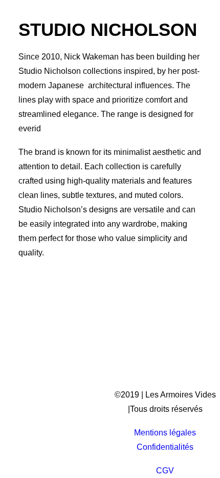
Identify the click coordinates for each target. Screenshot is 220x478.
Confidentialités (165, 447)
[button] (196, 26)
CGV (165, 470)
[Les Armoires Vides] (71, 26)
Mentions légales (165, 432)
